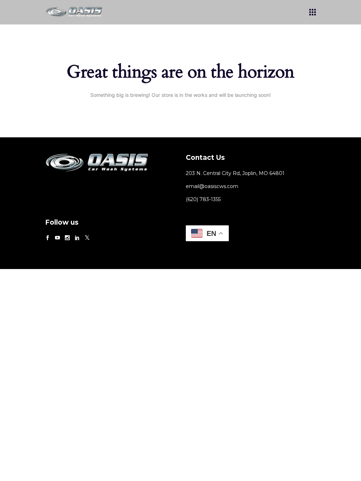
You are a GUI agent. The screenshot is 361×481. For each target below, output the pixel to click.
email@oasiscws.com (212, 186)
